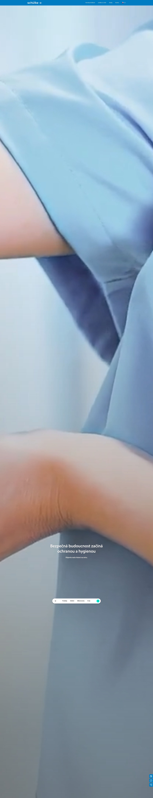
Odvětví (72, 601)
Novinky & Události (90, 2)
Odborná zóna (80, 601)
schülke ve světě (102, 2)
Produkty (64, 601)
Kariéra (117, 2)
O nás (88, 601)
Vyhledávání (98, 601)
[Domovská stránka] (34, 3)
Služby (110, 2)
